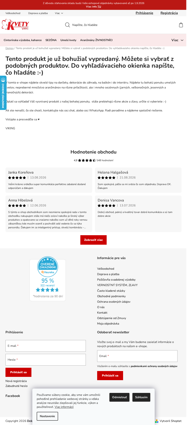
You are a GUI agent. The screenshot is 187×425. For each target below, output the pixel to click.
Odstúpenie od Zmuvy (111, 318)
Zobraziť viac (93, 240)
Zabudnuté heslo (16, 386)
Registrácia (169, 13)
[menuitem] (22, 40)
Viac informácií (64, 407)
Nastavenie (47, 416)
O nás (101, 307)
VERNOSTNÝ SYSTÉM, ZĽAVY (117, 285)
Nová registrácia (16, 381)
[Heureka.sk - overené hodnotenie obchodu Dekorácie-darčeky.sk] (47, 278)
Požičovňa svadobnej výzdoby (116, 280)
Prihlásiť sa (18, 372)
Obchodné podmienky (111, 296)
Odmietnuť (119, 397)
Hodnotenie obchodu (93, 152)
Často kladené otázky (111, 291)
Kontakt (102, 313)
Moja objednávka (108, 324)
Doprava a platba (38, 13)
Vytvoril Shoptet (171, 421)
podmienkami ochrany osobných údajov (154, 366)
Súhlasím (141, 397)
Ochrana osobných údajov (113, 302)
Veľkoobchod (12, 13)
